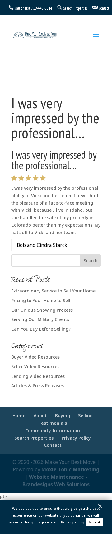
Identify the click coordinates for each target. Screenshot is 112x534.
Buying (62, 416)
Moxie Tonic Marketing (70, 469)
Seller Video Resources (35, 366)
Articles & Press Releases (37, 385)
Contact (53, 445)
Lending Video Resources (38, 376)
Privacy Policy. (73, 522)
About (40, 416)
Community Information (52, 430)
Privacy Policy (76, 438)
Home (19, 416)
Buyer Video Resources (35, 357)
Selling (85, 416)
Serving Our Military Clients (40, 319)
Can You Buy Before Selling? (41, 329)
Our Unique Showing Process (42, 310)
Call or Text (22, 8)
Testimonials (52, 423)
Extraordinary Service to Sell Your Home (53, 291)
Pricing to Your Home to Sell (40, 300)
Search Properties (34, 438)
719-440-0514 (41, 8)
